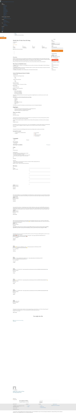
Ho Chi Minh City (6, 11)
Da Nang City (5, 6)
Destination (3, 4)
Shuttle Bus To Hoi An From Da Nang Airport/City (18, 392)
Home (2, 3)
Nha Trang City (5, 10)
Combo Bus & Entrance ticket (7, 18)
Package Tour (5, 24)
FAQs (28, 406)
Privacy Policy (42, 406)
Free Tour (3, 26)
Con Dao (5, 14)
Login (2, 27)
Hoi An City (5, 5)
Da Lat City (5, 12)
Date (52, 40)
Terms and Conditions (43, 407)
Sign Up (3, 28)
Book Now (57, 50)
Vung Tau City (5, 13)
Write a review (15, 312)
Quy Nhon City (5, 9)
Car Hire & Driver (6, 21)
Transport (3, 19)
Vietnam (16, 34)
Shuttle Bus (5, 17)
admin (56, 55)
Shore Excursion (6, 25)
